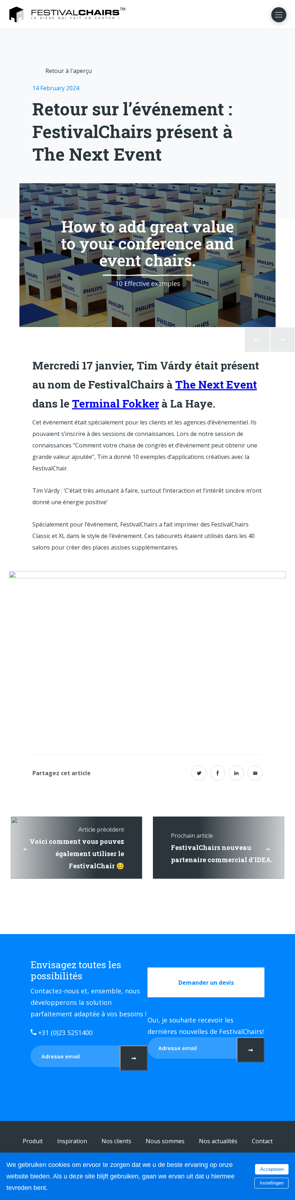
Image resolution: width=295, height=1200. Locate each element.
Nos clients (116, 1141)
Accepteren (272, 1169)
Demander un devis (206, 983)
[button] (257, 339)
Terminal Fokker (115, 403)
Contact (262, 1141)
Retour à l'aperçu (68, 71)
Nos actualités (218, 1141)
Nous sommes (165, 1141)
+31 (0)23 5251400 (64, 1032)
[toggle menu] (278, 14)
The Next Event (216, 384)
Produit (33, 1141)
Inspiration (72, 1141)
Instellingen (271, 1183)
